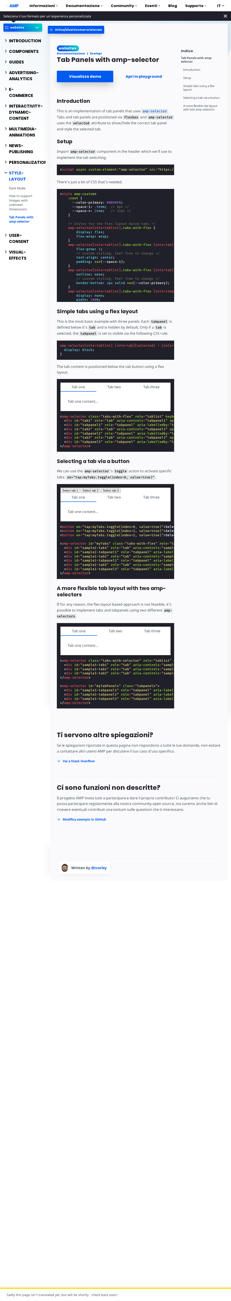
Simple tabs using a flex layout (199, 88)
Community (122, 5)
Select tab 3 (111, 490)
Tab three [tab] (151, 386)
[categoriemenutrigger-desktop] (76, 30)
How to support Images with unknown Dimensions (20, 202)
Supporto (194, 5)
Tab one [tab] (78, 386)
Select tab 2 (90, 490)
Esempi (96, 53)
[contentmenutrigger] (202, 50)
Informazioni (42, 5)
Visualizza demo (85, 76)
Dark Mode (17, 188)
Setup (187, 78)
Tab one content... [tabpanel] (83, 645)
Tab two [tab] (114, 386)
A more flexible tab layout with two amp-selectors (200, 107)
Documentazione (83, 5)
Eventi (151, 5)
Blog (172, 5)
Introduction (191, 70)
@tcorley (99, 867)
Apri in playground (144, 76)
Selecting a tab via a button (201, 98)
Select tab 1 (70, 490)
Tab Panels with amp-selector (21, 219)
